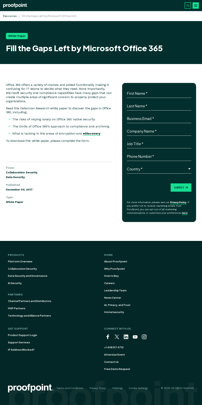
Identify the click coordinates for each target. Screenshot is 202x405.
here (185, 213)
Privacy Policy (178, 202)
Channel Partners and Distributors (29, 301)
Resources (10, 16)
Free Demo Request (117, 369)
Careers (109, 283)
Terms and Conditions (70, 388)
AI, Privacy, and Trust (117, 305)
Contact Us (111, 361)
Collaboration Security (22, 268)
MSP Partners (16, 308)
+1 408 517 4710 (113, 347)
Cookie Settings (138, 388)
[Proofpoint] (15, 5)
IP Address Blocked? (21, 349)
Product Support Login (22, 335)
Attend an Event (114, 354)
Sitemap (117, 388)
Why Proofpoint (114, 268)
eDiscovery (91, 133)
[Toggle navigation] (196, 5)
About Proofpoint (115, 261)
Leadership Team (115, 290)
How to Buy (111, 275)
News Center (112, 297)
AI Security (15, 283)
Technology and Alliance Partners (29, 315)
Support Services (19, 342)
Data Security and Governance (27, 275)
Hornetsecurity (114, 312)
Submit (179, 187)
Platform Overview (20, 261)
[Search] (188, 5)
